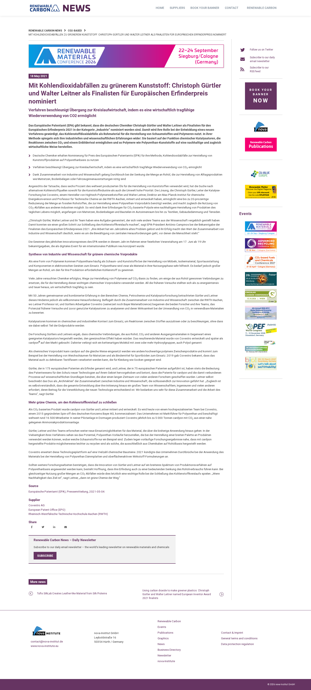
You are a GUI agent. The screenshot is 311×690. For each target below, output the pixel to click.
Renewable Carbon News (45, 30)
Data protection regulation (237, 644)
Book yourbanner (260, 96)
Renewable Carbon (262, 8)
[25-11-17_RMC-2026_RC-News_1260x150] (126, 66)
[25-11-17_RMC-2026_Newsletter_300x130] (261, 234)
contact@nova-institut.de (47, 641)
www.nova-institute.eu (44, 646)
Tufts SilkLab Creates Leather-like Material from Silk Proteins (72, 593)
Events (162, 627)
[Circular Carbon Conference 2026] (261, 301)
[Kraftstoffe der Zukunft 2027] (261, 352)
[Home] (60, 8)
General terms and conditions (239, 638)
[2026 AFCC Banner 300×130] (261, 318)
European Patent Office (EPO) (47, 509)
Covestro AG (37, 505)
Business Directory (169, 649)
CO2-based (75, 30)
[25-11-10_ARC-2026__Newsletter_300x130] (261, 251)
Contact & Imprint (232, 632)
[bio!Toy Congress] (261, 369)
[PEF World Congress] (261, 335)
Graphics (163, 638)
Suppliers (177, 8)
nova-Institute (166, 661)
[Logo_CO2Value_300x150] (261, 180)
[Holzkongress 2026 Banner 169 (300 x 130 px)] (261, 284)
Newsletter (164, 655)
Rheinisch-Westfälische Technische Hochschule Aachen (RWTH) (68, 514)
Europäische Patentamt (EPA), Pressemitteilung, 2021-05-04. (67, 491)
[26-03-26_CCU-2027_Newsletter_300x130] (261, 268)
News (161, 644)
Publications (165, 632)
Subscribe (45, 555)
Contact (231, 8)
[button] (32, 527)
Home (160, 8)
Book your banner (204, 8)
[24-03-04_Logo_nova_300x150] (261, 133)
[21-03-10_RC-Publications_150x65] (261, 150)
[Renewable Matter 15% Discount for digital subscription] (261, 197)
